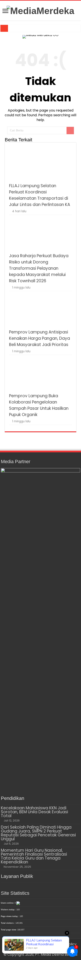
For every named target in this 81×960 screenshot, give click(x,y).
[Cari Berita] (70, 130)
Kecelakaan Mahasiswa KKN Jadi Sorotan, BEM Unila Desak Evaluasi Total (34, 812)
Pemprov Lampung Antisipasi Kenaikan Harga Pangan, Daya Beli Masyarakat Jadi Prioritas (39, 338)
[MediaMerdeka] (40, 10)
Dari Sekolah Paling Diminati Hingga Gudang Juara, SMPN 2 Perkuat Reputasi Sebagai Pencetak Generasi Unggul (38, 833)
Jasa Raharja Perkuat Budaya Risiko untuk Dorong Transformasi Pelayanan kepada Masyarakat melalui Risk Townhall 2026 (38, 268)
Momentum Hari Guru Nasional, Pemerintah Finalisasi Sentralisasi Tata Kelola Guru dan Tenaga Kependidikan (34, 856)
